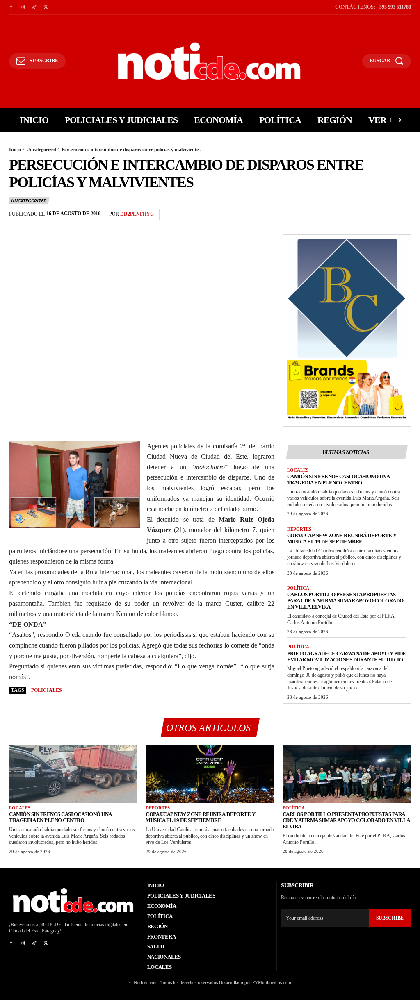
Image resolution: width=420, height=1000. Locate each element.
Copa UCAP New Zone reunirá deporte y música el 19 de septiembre (342, 538)
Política (298, 588)
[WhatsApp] (403, 215)
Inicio (15, 149)
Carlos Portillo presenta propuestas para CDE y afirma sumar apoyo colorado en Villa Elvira (345, 600)
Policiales (46, 690)
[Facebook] (11, 7)
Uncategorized (41, 149)
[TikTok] (34, 7)
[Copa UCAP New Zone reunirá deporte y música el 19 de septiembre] (210, 774)
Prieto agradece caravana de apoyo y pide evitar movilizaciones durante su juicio (346, 656)
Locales (297, 470)
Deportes (299, 529)
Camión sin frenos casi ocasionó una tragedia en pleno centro (338, 479)
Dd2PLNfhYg (137, 214)
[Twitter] (45, 7)
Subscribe (390, 918)
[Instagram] (22, 7)
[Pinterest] (384, 215)
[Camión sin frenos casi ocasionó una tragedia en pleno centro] (73, 774)
